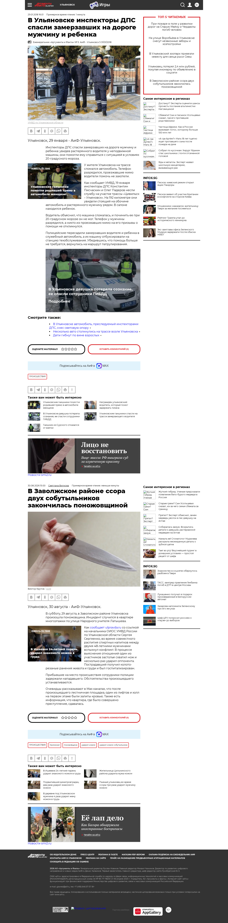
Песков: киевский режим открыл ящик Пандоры (175, 183)
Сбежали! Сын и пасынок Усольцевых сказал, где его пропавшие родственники (179, 118)
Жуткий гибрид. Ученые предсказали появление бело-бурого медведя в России (179, 494)
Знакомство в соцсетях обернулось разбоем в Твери (177, 572)
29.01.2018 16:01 (35, 14)
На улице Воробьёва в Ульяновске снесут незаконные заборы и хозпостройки (172, 41)
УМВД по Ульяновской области (45, 122)
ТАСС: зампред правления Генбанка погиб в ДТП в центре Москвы (177, 583)
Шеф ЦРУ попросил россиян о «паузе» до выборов (174, 619)
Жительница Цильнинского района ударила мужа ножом (115, 772)
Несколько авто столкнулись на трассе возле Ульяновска (95, 331)
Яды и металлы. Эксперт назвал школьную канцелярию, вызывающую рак (176, 165)
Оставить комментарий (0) (114, 349)
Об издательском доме (63, 854)
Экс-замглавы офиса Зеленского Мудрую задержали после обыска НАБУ (176, 232)
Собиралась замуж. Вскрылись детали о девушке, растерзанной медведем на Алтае (177, 530)
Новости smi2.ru (39, 475)
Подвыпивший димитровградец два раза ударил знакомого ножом (61, 785)
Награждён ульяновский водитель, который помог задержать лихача (113, 405)
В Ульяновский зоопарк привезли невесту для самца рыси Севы (171, 55)
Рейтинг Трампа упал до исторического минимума (171, 219)
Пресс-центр (87, 854)
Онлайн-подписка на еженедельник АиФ (172, 854)
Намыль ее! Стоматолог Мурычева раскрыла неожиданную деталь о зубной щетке (178, 541)
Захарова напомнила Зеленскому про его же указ (176, 607)
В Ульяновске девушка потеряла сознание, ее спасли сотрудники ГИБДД (90, 291)
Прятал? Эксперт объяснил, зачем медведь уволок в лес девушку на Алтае (177, 518)
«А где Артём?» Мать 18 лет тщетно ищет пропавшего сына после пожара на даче (178, 141)
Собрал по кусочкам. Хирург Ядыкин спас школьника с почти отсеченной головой (179, 153)
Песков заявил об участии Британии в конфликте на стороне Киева (177, 195)
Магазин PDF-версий (133, 854)
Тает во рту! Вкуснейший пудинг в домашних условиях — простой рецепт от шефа (177, 553)
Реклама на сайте (96, 858)
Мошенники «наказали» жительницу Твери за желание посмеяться (177, 207)
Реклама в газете (108, 854)
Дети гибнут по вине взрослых (76, 335)
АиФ (48, 588)
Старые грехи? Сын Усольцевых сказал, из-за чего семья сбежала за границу (178, 506)
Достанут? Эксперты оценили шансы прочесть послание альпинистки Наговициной (179, 106)
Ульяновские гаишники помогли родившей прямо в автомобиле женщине (61, 405)
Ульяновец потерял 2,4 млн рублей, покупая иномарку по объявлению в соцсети (172, 69)
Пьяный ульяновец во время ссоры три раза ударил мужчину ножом (117, 785)
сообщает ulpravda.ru (105, 627)
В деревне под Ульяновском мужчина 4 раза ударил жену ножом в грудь (59, 796)
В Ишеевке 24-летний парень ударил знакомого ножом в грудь (62, 772)
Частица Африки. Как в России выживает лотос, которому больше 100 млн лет (178, 130)
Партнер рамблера (120, 910)
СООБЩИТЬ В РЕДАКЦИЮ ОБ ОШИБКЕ (69, 862)
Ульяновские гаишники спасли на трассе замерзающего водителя (118, 415)
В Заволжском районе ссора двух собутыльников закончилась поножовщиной (172, 83)
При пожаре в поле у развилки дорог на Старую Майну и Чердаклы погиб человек (172, 26)
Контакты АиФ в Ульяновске (66, 858)
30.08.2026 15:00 (36, 485)
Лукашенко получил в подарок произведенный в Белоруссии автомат (174, 597)
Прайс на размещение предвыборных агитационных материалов (147, 858)
